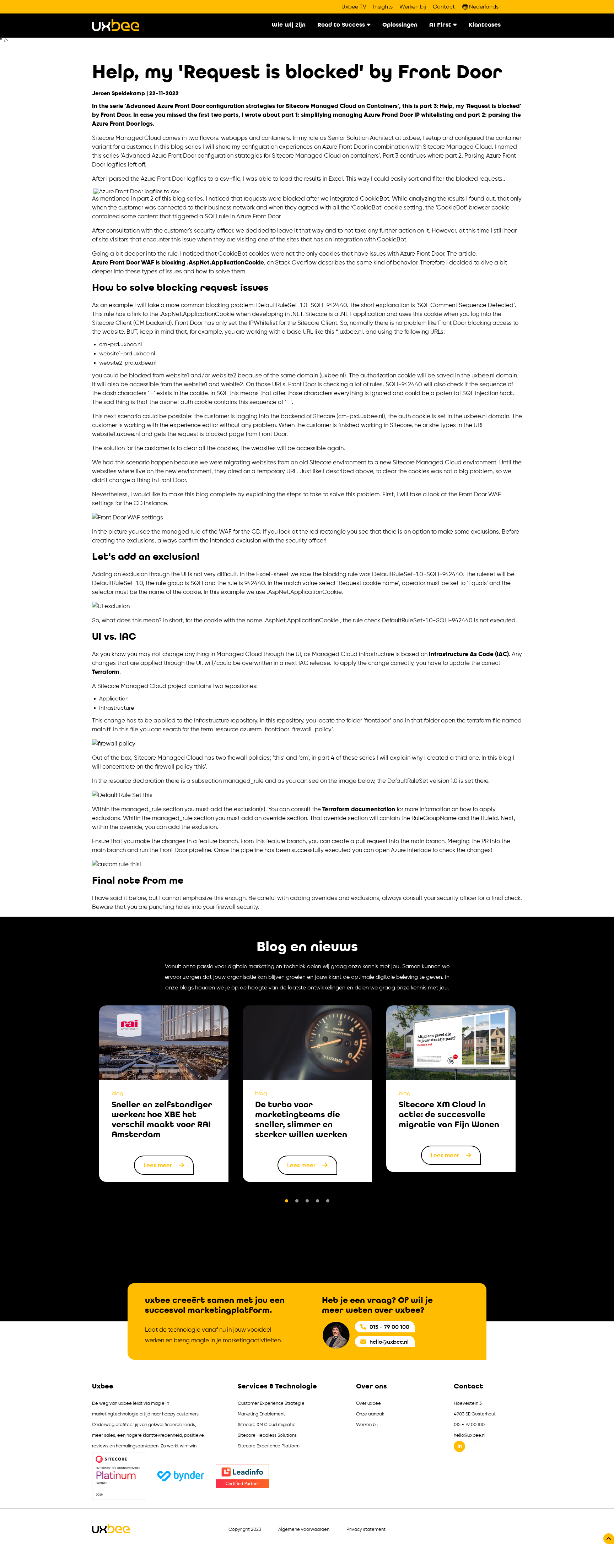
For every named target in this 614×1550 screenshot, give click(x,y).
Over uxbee (368, 1403)
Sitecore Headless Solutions (267, 1435)
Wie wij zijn (289, 25)
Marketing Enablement (261, 1414)
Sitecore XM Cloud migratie (267, 1424)
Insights (383, 7)
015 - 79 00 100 (389, 1326)
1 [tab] (286, 1200)
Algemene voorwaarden (303, 1529)
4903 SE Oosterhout (475, 1414)
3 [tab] (307, 1200)
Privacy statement (366, 1529)
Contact (444, 7)
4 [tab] (317, 1200)
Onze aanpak (370, 1414)
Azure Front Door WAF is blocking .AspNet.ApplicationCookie (178, 262)
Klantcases (485, 25)
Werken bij (412, 7)
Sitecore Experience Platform (269, 1445)
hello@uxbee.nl (389, 1341)
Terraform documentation (358, 809)
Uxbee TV (353, 7)
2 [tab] (296, 1200)
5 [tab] (327, 1200)
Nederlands (484, 6)
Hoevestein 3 (468, 1403)
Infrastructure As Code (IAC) (469, 654)
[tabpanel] (163, 1093)
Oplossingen (400, 25)
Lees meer (158, 1165)
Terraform (105, 672)
